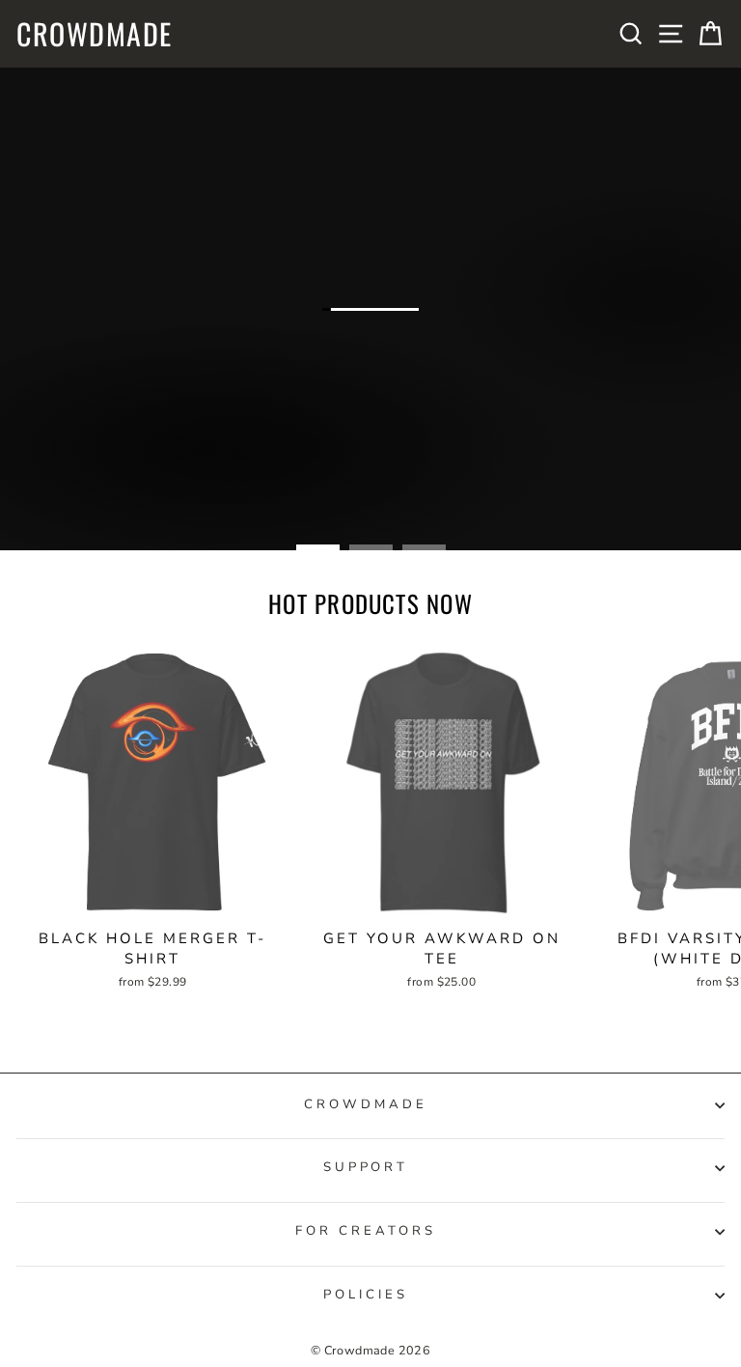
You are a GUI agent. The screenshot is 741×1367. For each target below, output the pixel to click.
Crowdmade (94, 33)
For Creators (365, 1231)
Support (366, 1167)
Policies (365, 1294)
